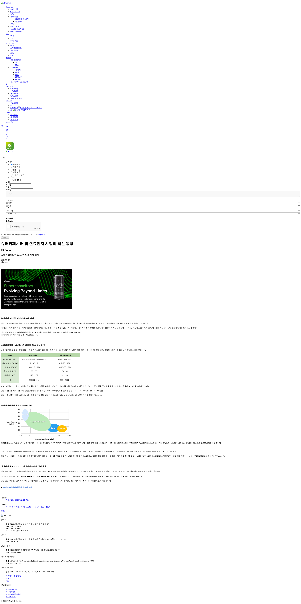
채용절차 (14, 117)
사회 (12, 38)
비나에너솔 (10, 592)
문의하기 (14, 103)
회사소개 (14, 9)
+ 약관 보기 (42, 234)
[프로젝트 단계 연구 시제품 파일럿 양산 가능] (153, 214)
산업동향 (14, 91)
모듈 (12, 53)
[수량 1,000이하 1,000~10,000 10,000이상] (153, 208)
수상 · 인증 (14, 26)
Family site (6, 585)
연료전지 (14, 67)
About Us (9, 7)
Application (10, 43)
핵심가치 (19, 21)
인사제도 (14, 115)
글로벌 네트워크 (17, 29)
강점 (12, 14)
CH (7, 136)
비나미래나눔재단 (13, 594)
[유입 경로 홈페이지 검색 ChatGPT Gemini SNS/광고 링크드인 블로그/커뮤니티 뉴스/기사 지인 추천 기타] (153, 200)
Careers (8, 112)
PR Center (9, 86)
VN (7, 134)
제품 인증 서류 (16, 98)
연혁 (12, 24)
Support (9, 101)
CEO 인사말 (15, 12)
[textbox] (12, 194)
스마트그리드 (16, 48)
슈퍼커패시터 (16, 60)
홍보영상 (14, 93)
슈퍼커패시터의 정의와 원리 (17, 500)
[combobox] (153, 194)
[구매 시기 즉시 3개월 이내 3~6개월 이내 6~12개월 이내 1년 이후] (153, 211)
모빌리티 (14, 50)
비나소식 (14, 89)
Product (8, 58)
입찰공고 (14, 96)
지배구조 (14, 41)
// (1, 514)
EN (7, 132)
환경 (12, 36)
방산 (12, 55)
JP (6, 139)
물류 (12, 45)
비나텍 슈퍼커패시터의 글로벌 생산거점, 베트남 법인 (28, 507)
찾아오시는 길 (16, 31)
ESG (7, 34)
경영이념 (14, 17)
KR (4, 126)
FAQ (12, 105)
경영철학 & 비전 (22, 19)
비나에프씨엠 (11, 589)
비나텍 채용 (11, 597)
